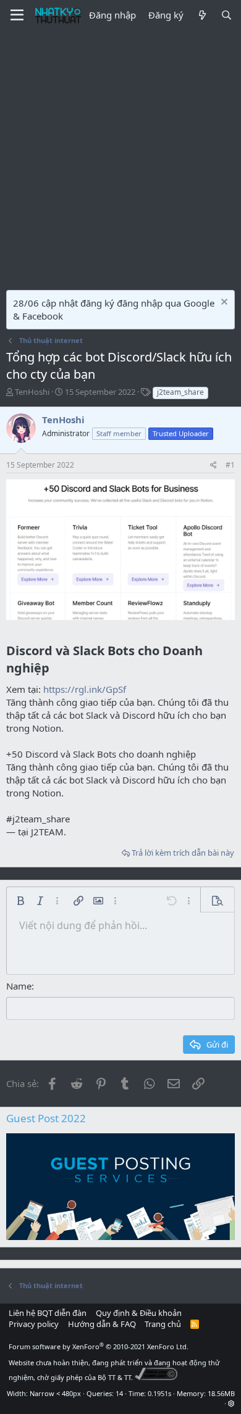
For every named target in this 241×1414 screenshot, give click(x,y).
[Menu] (17, 15)
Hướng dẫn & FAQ (102, 1323)
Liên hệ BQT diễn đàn (48, 1312)
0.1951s (159, 1393)
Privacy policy (34, 1323)
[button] (20, 901)
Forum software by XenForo (98, 1346)
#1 (230, 465)
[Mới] (202, 15)
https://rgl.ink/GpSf (84, 689)
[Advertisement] (120, 157)
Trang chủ (163, 1323)
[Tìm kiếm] (226, 15)
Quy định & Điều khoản (139, 1312)
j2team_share (180, 392)
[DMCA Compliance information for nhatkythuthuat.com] (156, 1377)
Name (19, 986)
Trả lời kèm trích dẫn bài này (183, 852)
